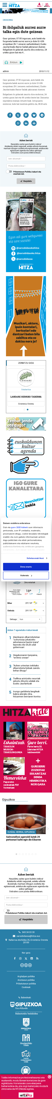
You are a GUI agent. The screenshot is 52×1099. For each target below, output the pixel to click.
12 (48, 71)
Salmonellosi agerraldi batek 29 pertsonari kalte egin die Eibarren (23, 838)
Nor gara (38, 784)
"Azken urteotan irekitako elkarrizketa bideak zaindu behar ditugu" (26, 668)
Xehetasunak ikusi (35, 558)
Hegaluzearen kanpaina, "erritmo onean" (25, 656)
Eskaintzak (38, 773)
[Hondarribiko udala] (26, 1040)
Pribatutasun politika (26, 983)
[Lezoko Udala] (26, 1056)
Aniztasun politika (26, 980)
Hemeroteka (38, 780)
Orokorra (8, 20)
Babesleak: (26, 997)
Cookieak (26, 987)
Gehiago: (13, 619)
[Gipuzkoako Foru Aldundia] (26, 1008)
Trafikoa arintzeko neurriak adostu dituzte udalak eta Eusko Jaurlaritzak (26, 681)
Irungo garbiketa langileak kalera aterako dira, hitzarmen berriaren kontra (26, 694)
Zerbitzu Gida (26, 363)
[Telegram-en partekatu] (42, 115)
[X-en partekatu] (18, 115)
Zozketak (38, 770)
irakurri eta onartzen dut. (27, 173)
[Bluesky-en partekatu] (34, 115)
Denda (38, 777)
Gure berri (38, 766)
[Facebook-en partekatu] (10, 115)
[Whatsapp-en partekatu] (18, 123)
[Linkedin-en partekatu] (26, 123)
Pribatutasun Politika (22, 172)
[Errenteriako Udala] (26, 1024)
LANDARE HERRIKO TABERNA (26, 396)
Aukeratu (24, 575)
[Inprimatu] (34, 123)
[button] (30, 619)
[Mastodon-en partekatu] (26, 115)
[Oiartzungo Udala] (26, 1072)
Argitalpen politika (26, 976)
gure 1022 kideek (19, 527)
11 (45, 71)
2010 (41, 71)
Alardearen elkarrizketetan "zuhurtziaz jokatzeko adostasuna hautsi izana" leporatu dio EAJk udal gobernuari (26, 642)
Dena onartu (26, 566)
